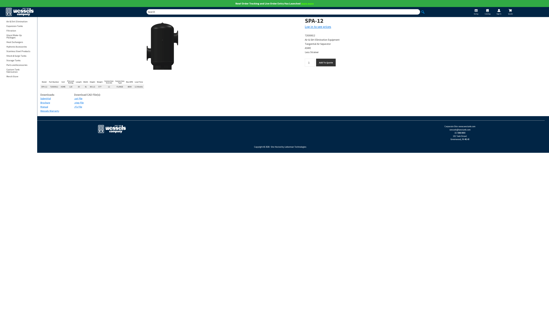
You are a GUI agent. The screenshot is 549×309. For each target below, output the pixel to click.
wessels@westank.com (460, 129)
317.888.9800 (459, 132)
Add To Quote (326, 62)
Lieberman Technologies (295, 146)
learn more (307, 3)
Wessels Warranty (49, 111)
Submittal (45, 98)
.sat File (78, 98)
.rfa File (78, 106)
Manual (44, 106)
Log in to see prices (318, 27)
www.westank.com (467, 126)
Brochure (45, 102)
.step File (79, 102)
